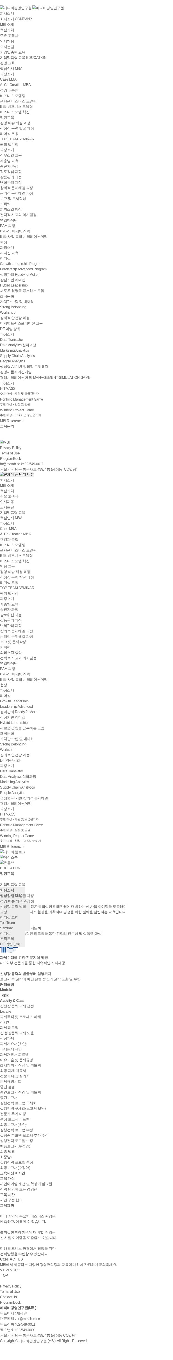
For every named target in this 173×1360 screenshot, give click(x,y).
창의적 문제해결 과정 (16, 188)
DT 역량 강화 (10, 760)
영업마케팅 (9, 663)
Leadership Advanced (16, 706)
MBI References (12, 421)
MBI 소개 (7, 485)
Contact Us (8, 1297)
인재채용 (7, 502)
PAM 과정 (7, 226)
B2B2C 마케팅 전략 (15, 231)
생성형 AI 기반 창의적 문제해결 (24, 366)
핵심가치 (7, 491)
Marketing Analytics (14, 350)
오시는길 (7, 507)
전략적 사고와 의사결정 (18, 215)
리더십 (5, 696)
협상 (3, 685)
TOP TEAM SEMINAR (17, 139)
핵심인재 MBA (11, 518)
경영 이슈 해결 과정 (15, 123)
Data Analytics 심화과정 (18, 345)
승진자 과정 (9, 166)
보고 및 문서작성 (13, 199)
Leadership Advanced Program (23, 269)
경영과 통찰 (9, 90)
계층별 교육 (9, 604)
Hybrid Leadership (14, 285)
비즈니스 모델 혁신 (15, 112)
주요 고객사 (9, 496)
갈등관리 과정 (11, 177)
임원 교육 (7, 566)
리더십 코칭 (9, 134)
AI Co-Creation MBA (15, 85)
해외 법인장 (9, 593)
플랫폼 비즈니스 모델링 (18, 101)
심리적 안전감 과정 (15, 318)
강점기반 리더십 (12, 280)
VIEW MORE (10, 1270)
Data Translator (11, 340)
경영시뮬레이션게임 (16, 372)
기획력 (5, 204)
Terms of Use (10, 453)
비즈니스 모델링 (12, 545)
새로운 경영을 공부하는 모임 (22, 291)
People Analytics (12, 361)
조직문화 (7, 733)
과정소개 (7, 74)
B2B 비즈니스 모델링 (16, 106)
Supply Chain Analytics (17, 356)
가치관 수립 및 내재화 (17, 302)
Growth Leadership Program (21, 264)
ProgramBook (10, 459)
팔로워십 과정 (11, 172)
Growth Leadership (14, 701)
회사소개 (7, 13)
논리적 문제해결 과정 (16, 193)
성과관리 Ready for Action (19, 274)
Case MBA (8, 79)
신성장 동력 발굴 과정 (17, 128)
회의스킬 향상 (11, 209)
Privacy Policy (10, 448)
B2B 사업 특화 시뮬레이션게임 (24, 236)
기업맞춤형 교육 (12, 52)
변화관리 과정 (11, 182)
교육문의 (7, 426)
